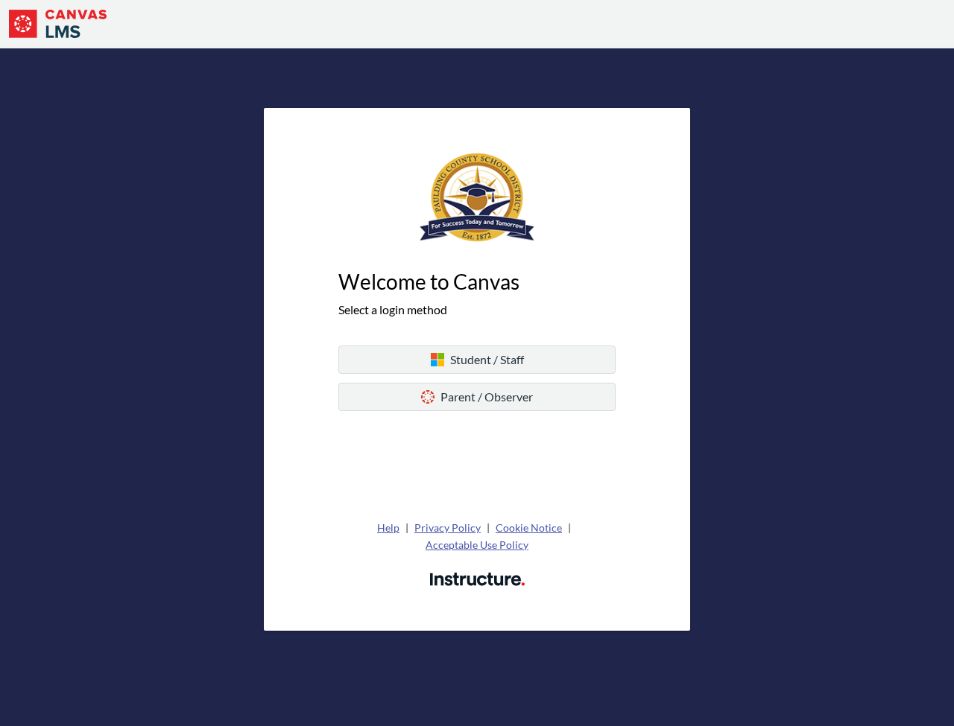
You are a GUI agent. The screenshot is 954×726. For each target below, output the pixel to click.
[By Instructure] (477, 577)
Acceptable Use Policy (477, 544)
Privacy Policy (447, 527)
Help (388, 527)
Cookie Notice (529, 527)
